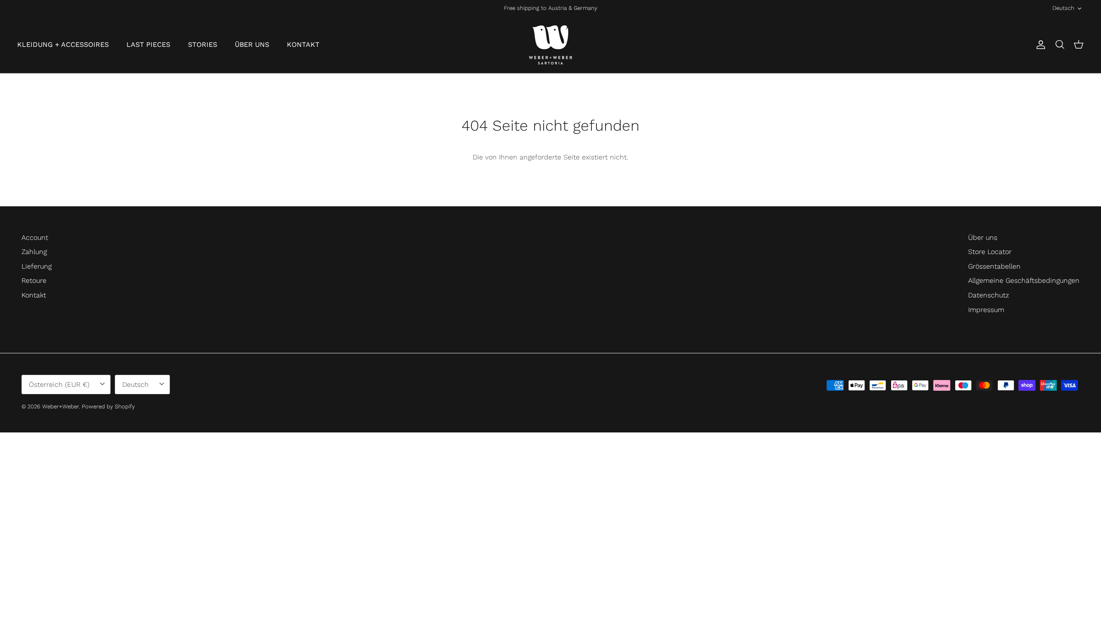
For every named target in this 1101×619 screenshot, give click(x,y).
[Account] (1039, 45)
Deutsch (1063, 8)
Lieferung (37, 266)
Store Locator (990, 252)
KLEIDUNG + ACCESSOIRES (63, 44)
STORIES (202, 44)
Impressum (986, 310)
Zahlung (34, 252)
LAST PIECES (148, 44)
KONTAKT (303, 44)
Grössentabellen (994, 266)
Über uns (982, 237)
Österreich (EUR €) (59, 384)
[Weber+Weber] (550, 44)
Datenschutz (988, 295)
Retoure (34, 280)
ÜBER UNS (252, 44)
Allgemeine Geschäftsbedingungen (1023, 280)
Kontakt (34, 295)
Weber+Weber (60, 406)
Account (35, 237)
